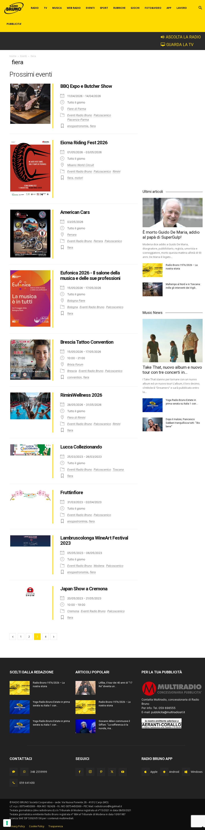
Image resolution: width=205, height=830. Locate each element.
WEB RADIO (74, 8)
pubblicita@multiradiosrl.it (168, 712)
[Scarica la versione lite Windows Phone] (186, 772)
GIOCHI (135, 8)
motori (79, 177)
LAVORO (182, 8)
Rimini (116, 171)
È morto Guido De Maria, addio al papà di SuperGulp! (171, 235)
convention (74, 377)
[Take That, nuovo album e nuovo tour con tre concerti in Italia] (173, 340)
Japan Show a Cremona (83, 589)
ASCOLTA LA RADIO (183, 37)
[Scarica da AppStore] (146, 772)
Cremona (73, 611)
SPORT (104, 8)
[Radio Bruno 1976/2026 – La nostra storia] (153, 270)
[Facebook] (79, 772)
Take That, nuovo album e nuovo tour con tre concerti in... (172, 370)
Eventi (23, 56)
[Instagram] (90, 772)
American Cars (75, 212)
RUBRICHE (119, 8)
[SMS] (14, 772)
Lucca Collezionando (81, 447)
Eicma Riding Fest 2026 (84, 142)
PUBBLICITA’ (14, 24)
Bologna (72, 307)
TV (45, 8)
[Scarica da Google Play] (164, 772)
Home (12, 56)
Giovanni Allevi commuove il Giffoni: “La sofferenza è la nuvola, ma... (114, 725)
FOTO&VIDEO (153, 8)
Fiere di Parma (76, 108)
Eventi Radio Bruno (79, 115)
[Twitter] (112, 772)
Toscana (118, 469)
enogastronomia (77, 126)
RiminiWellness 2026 (81, 395)
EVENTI (90, 8)
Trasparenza (55, 826)
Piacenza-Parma (78, 119)
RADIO (35, 8)
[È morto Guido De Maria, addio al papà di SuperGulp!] (173, 212)
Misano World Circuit (80, 165)
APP (169, 8)
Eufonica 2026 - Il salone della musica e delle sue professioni (90, 275)
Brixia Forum (75, 364)
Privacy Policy (17, 826)
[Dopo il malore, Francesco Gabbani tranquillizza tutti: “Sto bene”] (153, 424)
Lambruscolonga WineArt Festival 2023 (94, 540)
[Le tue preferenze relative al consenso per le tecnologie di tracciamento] (7, 823)
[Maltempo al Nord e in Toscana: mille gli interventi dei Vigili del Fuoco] (153, 289)
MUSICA (57, 8)
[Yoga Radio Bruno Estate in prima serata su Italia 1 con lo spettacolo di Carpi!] (153, 405)
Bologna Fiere (76, 300)
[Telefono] (14, 783)
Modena (99, 565)
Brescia (72, 370)
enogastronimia (77, 521)
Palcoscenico (102, 115)
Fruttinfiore (71, 492)
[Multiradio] (172, 695)
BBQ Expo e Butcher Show (86, 86)
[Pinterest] (101, 772)
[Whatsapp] (24, 772)
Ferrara (71, 234)
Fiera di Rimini (76, 417)
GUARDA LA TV (180, 44)
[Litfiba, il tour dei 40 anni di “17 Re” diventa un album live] (85, 688)
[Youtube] (123, 772)
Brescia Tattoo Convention (86, 342)
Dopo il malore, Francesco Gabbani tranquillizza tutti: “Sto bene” (183, 423)
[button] (200, 8)
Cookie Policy (36, 826)
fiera (93, 126)
